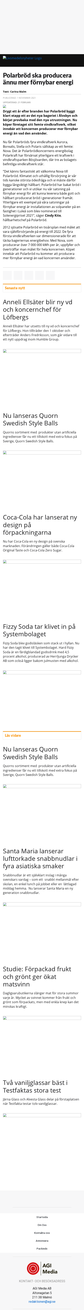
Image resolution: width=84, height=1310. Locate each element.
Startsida (41, 1217)
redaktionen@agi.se (42, 1302)
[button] (71, 60)
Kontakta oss (42, 1232)
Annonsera (42, 1240)
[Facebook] (42, 1198)
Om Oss (42, 1225)
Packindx (42, 1248)
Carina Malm (18, 91)
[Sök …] (78, 60)
